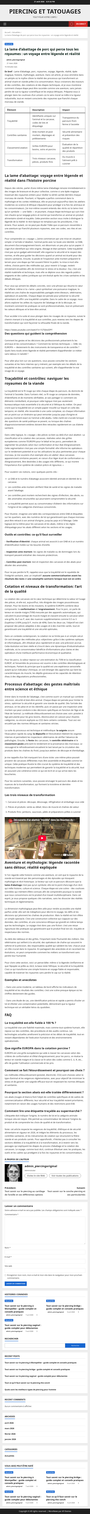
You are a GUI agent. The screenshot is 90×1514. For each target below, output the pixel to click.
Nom (8, 1247)
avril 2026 (9, 1423)
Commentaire (11, 1214)
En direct (81, 24)
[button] (4, 23)
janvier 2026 (10, 1439)
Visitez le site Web (36, 1175)
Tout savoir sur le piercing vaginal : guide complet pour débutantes (23, 1326)
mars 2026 (9, 1428)
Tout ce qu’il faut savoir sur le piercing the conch (27, 1383)
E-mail (8, 1257)
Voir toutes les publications (65, 1175)
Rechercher (11, 1338)
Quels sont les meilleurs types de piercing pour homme (30, 1389)
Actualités (9, 44)
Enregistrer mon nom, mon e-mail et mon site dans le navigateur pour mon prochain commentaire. (44, 1276)
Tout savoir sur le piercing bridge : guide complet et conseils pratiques (65, 1307)
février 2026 (10, 1434)
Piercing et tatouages (45, 11)
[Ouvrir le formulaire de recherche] (66, 24)
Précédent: (25, 1191)
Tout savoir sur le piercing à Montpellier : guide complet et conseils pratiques (20, 1308)
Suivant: (66, 1191)
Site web (8, 1266)
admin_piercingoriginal (15, 60)
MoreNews (53, 1511)
